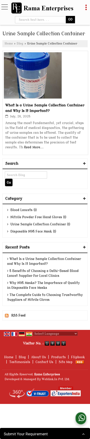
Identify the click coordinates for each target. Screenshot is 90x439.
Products (58, 357)
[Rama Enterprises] (42, 8)
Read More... (34, 147)
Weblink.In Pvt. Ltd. (56, 379)
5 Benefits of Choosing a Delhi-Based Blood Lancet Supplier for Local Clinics (43, 273)
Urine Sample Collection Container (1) (39, 224)
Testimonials (19, 362)
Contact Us (44, 362)
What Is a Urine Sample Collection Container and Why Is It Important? (44, 261)
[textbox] (40, 19)
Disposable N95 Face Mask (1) (32, 231)
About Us (38, 357)
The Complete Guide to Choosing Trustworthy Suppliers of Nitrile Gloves (45, 297)
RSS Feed (18, 315)
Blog (20, 43)
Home (9, 43)
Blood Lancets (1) (23, 210)
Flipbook (78, 357)
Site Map (65, 362)
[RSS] (80, 362)
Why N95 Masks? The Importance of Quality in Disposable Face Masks (43, 285)
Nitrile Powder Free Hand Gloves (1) (37, 217)
